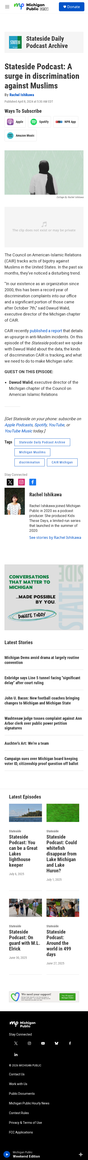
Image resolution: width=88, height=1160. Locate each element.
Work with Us (18, 1084)
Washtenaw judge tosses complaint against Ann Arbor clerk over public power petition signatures (43, 723)
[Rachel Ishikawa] (15, 501)
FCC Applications (21, 1132)
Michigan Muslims (32, 452)
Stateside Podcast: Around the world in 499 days (58, 943)
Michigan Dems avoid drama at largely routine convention (42, 660)
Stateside (15, 831)
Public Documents (22, 1093)
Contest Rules (19, 1113)
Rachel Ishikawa (21, 95)
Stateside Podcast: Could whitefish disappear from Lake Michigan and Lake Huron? (61, 853)
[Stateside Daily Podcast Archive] (15, 42)
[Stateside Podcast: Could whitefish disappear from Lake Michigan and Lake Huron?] (62, 813)
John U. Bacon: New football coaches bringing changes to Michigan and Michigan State (42, 700)
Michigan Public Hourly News (29, 1103)
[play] (7, 1154)
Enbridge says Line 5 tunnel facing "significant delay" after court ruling (42, 680)
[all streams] (82, 1154)
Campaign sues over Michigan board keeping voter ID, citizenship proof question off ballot (41, 761)
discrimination (29, 462)
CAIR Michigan (62, 462)
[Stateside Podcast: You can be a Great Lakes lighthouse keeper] (25, 813)
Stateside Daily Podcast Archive (47, 42)
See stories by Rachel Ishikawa (55, 537)
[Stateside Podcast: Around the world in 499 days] (62, 908)
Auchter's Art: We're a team (27, 743)
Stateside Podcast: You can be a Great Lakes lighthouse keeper (23, 851)
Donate (73, 7)
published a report (46, 330)
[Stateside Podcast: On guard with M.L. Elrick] (25, 908)
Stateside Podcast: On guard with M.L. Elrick (24, 940)
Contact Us (17, 1074)
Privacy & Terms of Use (25, 1122)
